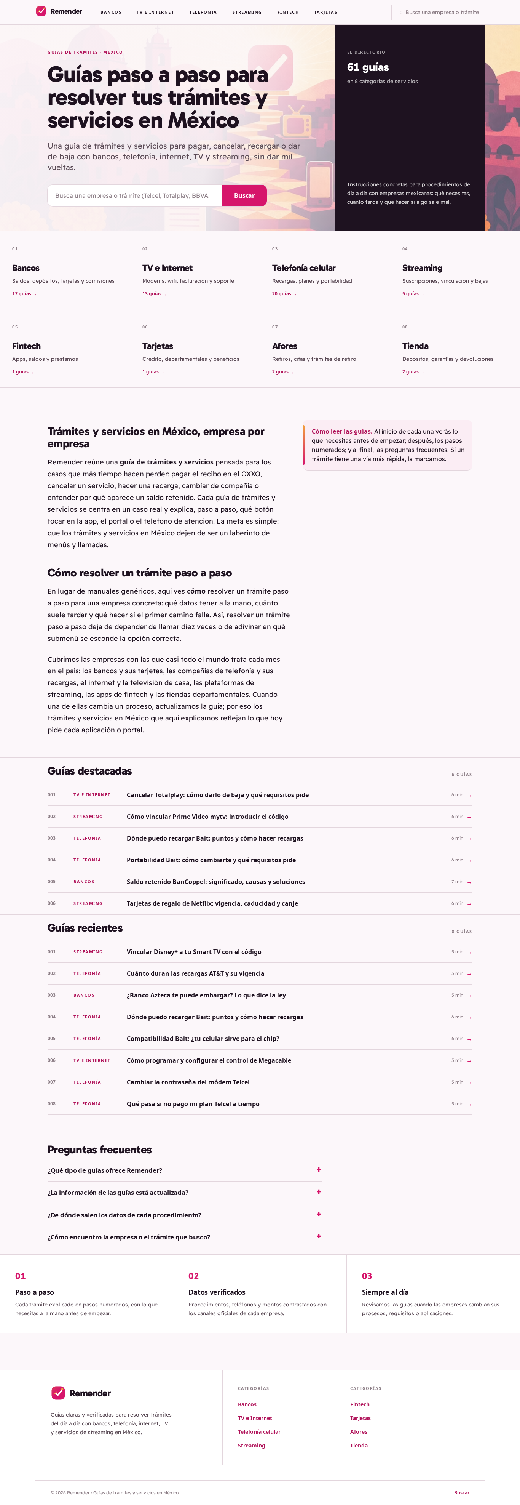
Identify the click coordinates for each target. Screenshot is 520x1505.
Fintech (288, 12)
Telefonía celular (259, 1431)
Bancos (110, 12)
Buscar (244, 195)
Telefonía (203, 12)
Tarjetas (325, 12)
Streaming (247, 12)
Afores (358, 1431)
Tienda (359, 1445)
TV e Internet (155, 12)
